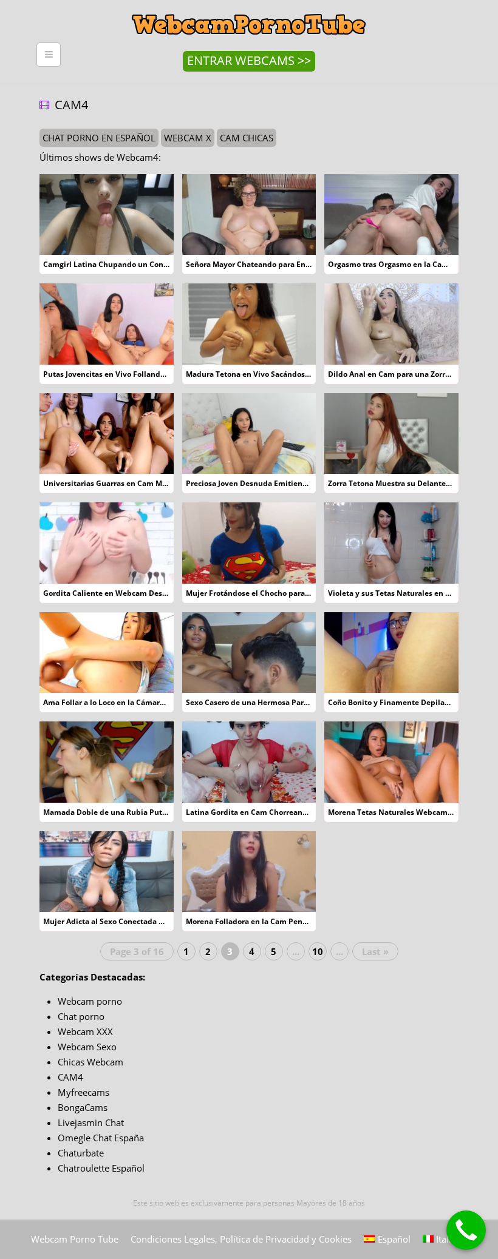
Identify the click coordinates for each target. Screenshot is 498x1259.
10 (317, 951)
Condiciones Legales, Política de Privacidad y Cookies (241, 1239)
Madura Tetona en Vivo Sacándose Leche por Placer (278, 374)
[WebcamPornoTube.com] (249, 9)
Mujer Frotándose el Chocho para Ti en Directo (269, 593)
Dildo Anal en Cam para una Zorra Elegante (405, 374)
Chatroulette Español (101, 1168)
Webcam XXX (85, 1031)
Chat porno (81, 1016)
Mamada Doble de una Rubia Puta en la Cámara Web (138, 812)
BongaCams (82, 1107)
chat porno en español (99, 138)
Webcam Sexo (87, 1047)
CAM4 (70, 1077)
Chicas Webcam (90, 1062)
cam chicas (246, 138)
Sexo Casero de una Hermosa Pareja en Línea (266, 702)
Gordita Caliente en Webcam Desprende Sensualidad (139, 593)
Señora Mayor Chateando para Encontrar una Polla (276, 264)
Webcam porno (90, 1001)
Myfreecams (83, 1092)
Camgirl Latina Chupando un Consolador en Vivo (131, 264)
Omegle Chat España (101, 1138)
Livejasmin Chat (91, 1122)
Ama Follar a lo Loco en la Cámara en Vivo (118, 702)
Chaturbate (81, 1153)
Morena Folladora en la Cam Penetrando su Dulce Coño (285, 921)
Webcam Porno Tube (74, 1239)
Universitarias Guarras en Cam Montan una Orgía (132, 483)
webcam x (187, 138)
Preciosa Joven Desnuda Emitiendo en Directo (268, 483)
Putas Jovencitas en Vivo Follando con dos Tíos (126, 374)
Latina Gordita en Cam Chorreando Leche (260, 812)
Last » (375, 951)
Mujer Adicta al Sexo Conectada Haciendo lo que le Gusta (145, 921)
